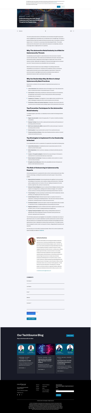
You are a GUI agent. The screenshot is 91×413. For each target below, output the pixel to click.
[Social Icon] (17, 394)
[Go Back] (45, 31)
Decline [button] (63, 6)
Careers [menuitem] (37, 386)
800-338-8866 (25, 390)
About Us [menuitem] (37, 384)
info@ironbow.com (20, 392)
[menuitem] (38, 383)
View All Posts (70, 335)
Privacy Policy (55, 2)
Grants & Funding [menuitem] (45, 391)
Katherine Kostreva (22, 16)
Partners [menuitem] (37, 388)
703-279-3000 (19, 390)
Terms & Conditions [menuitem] (45, 384)
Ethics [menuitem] (43, 388)
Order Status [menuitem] (44, 386)
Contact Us (41, 230)
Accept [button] (59, 6)
